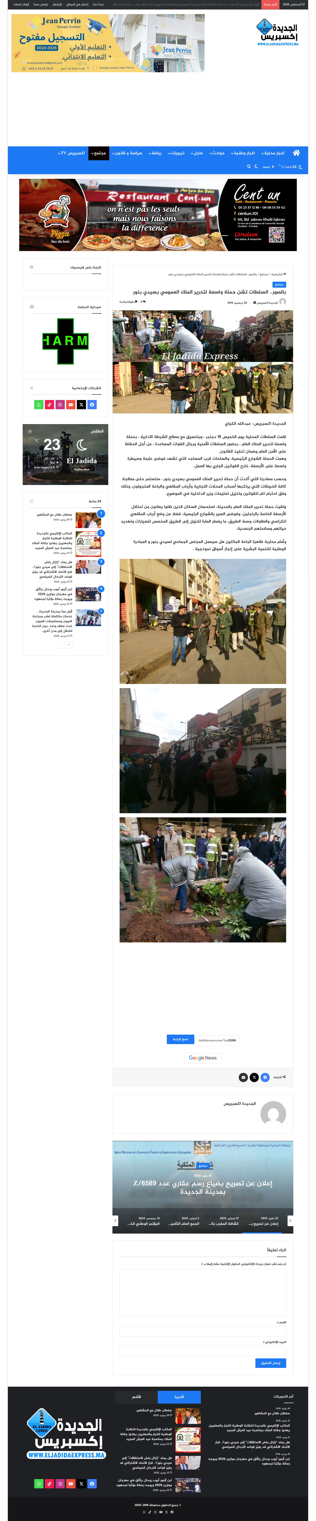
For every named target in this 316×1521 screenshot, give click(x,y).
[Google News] (203, 1058)
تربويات (177, 153)
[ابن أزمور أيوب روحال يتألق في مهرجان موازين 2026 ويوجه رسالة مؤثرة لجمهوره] (88, 594)
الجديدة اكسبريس (267, 303)
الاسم (281, 1322)
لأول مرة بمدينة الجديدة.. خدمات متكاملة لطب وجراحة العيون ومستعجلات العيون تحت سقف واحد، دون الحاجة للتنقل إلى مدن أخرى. (52, 621)
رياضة (156, 153)
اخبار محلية (274, 153)
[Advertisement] (158, 111)
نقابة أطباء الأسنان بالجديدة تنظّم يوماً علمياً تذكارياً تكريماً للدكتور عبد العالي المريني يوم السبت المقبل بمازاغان (186, 4)
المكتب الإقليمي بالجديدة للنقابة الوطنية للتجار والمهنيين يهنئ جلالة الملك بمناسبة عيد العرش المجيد (52, 541)
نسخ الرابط (181, 1039)
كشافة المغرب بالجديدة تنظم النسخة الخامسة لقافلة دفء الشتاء (202, 1188)
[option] (202, 1187)
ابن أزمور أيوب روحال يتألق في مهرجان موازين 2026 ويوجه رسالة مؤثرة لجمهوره (53, 594)
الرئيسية (277, 274)
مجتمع (100, 153)
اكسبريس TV (73, 153)
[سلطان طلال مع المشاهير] (88, 520)
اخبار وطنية (244, 153)
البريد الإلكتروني (274, 1342)
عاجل (198, 153)
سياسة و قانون (128, 153)
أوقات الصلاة (21, 4)
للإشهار (57, 4)
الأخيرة (179, 1397)
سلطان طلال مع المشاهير (54, 514)
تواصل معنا (41, 4)
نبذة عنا (98, 4)
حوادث (218, 153)
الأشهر (136, 1397)
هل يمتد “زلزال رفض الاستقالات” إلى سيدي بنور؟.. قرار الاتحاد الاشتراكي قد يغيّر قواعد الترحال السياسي (52, 569)
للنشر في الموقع (77, 4)
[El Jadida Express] (278, 32)
